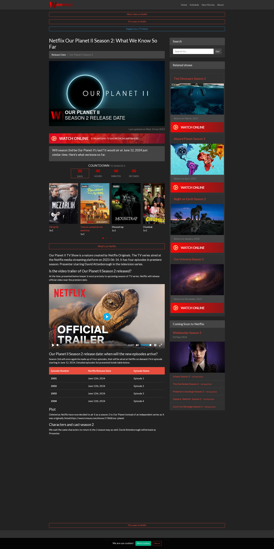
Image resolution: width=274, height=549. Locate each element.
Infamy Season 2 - (188, 376)
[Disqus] (107, 480)
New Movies (208, 4)
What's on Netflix (107, 246)
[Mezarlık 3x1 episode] (63, 203)
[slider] (91, 345)
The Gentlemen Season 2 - (192, 383)
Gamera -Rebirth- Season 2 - (193, 399)
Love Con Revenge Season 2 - (194, 406)
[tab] (103, 238)
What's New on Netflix (137, 14)
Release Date (59, 54)
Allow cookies (143, 543)
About (220, 4)
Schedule (194, 4)
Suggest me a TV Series (137, 29)
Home (184, 4)
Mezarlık (53, 226)
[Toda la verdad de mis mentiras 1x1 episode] (94, 203)
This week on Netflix (137, 21)
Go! (218, 51)
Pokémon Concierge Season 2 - (195, 391)
